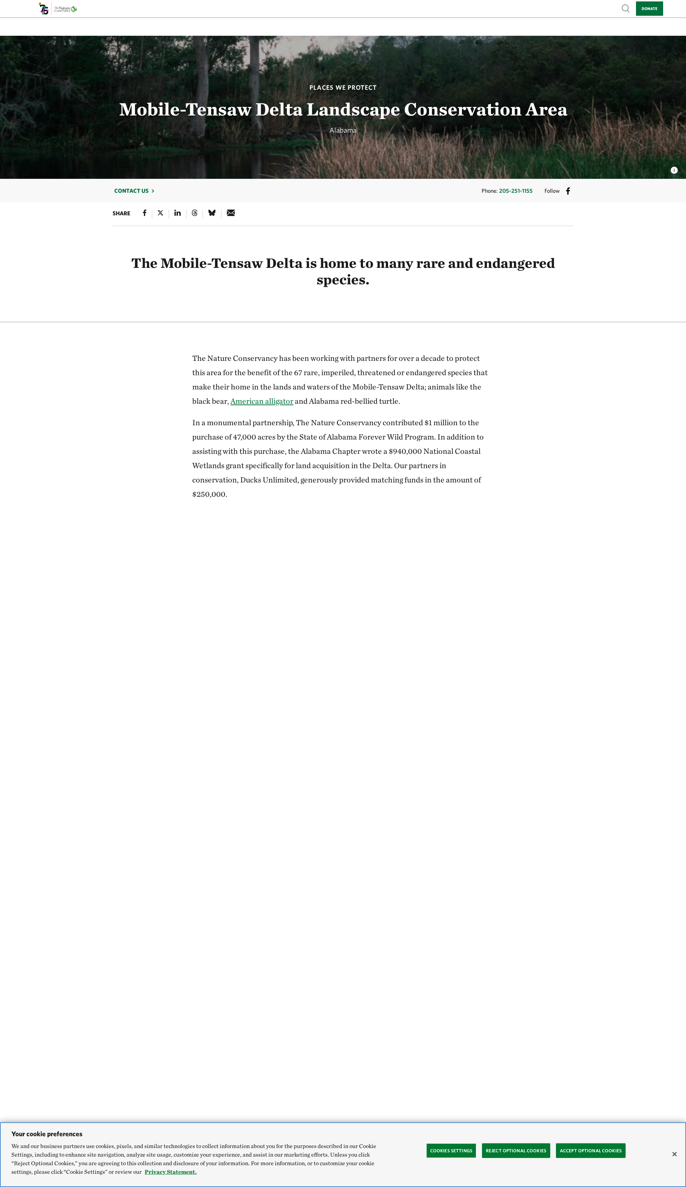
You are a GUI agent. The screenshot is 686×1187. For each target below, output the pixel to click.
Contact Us (131, 190)
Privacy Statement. (171, 1171)
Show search (626, 8)
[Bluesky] (211, 214)
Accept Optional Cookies (591, 1150)
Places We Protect (343, 87)
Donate (649, 8)
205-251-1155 (516, 190)
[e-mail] (231, 214)
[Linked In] (177, 214)
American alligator (261, 401)
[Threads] (195, 214)
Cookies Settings (451, 1150)
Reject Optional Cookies (516, 1150)
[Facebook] (144, 214)
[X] (160, 214)
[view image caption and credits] (674, 168)
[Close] (674, 1154)
